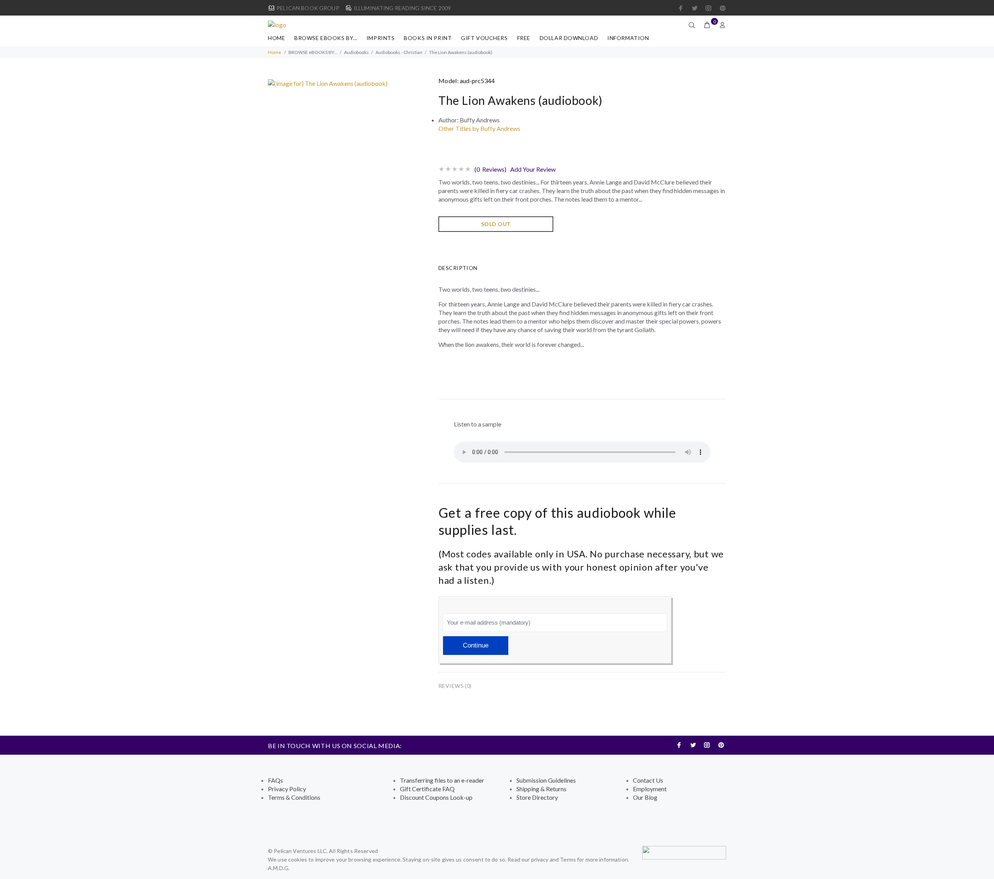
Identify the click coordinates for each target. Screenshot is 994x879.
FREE (523, 38)
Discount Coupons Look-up (436, 797)
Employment (650, 788)
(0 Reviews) (490, 169)
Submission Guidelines (546, 780)
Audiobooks (356, 52)
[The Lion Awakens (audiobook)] (328, 82)
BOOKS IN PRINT (428, 38)
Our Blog (645, 797)
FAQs (275, 780)
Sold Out (496, 224)
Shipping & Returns (541, 788)
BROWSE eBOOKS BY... (325, 38)
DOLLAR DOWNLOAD (569, 38)
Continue (475, 645)
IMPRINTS (380, 38)
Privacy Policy (287, 788)
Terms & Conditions (294, 797)
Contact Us (648, 780)
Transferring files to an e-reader (442, 780)
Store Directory (537, 797)
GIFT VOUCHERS (484, 38)
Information (628, 38)
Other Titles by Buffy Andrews (479, 128)
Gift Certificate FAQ (427, 788)
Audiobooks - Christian (398, 52)
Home (276, 38)
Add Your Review (533, 169)
